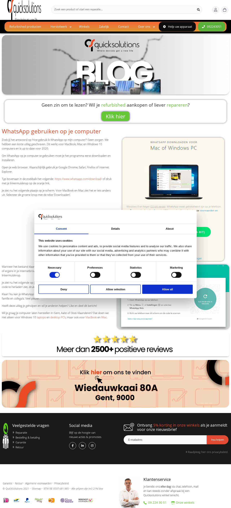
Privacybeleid (61, 483)
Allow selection (115, 289)
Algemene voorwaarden (38, 483)
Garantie (21, 442)
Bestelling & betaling (28, 437)
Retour (20, 447)
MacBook (91, 317)
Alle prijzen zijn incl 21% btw (87, 488)
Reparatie (21, 433)
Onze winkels (185, 502)
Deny (63, 289)
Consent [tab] (61, 228)
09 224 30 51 (157, 502)
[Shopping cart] (224, 10)
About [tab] (170, 228)
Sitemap (36, 488)
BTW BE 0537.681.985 (56, 488)
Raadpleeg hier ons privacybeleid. (207, 452)
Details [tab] (115, 228)
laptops (41, 317)
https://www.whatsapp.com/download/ (78, 179)
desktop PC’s (58, 317)
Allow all (167, 289)
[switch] (95, 275)
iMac (104, 317)
